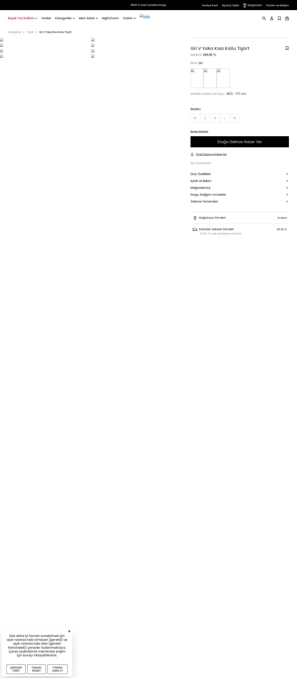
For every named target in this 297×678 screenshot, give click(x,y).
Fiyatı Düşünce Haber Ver (211, 154)
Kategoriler (14, 32)
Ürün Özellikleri (201, 174)
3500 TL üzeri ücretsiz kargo (148, 5)
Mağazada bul (200, 188)
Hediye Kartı (210, 5)
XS (195, 118)
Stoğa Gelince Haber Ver (239, 141)
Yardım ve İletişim (277, 5)
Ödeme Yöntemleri (204, 201)
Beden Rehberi (199, 131)
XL (235, 118)
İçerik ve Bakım (201, 181)
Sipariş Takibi (230, 5)
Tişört (30, 32)
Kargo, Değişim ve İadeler (208, 195)
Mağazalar (255, 5)
